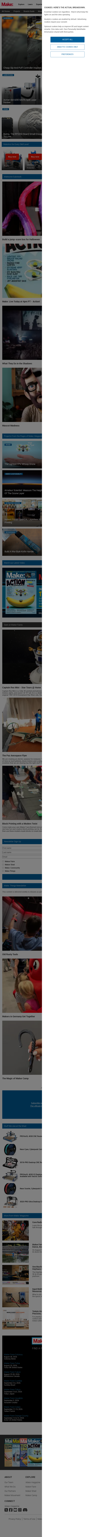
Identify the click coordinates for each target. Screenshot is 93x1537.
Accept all (67, 39)
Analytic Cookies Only (67, 47)
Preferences (67, 54)
